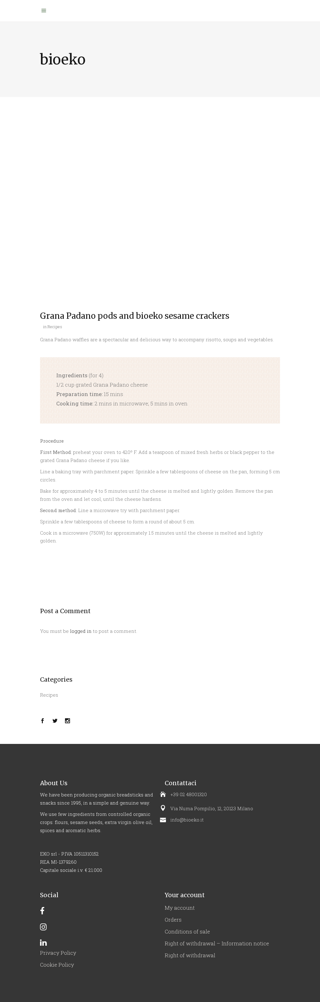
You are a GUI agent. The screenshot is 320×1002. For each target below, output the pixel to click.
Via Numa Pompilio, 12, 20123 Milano (211, 808)
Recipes (55, 326)
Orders (173, 919)
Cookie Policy (57, 964)
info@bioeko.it (187, 819)
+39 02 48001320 (188, 794)
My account (180, 907)
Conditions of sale (187, 931)
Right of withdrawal (190, 955)
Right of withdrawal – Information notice (217, 943)
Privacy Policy (58, 952)
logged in (81, 631)
